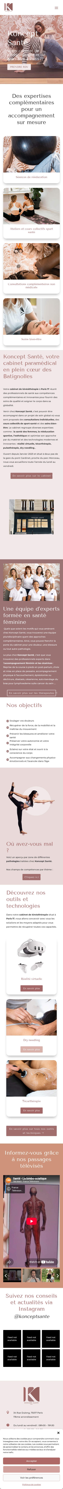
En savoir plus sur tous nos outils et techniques (31, 1130)
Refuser (31, 1469)
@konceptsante (31, 1316)
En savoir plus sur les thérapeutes (31, 693)
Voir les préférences (31, 1477)
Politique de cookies (31, 1484)
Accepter (31, 1461)
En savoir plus (31, 988)
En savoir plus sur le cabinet (32, 475)
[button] (58, 1432)
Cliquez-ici (31, 877)
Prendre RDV (19, 66)
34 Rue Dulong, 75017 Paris (28, 1412)
